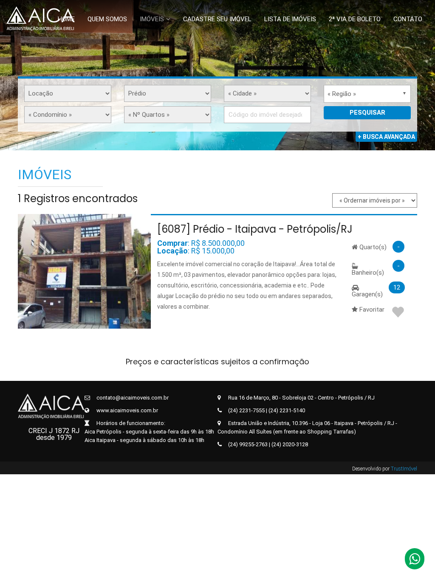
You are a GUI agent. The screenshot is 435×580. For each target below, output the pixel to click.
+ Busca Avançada (386, 136)
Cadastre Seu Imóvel (217, 19)
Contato (407, 19)
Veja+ (83, 271)
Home (66, 19)
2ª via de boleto (355, 19)
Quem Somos (107, 19)
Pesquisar (367, 112)
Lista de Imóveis (290, 19)
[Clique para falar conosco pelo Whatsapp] (414, 561)
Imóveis (152, 19)
